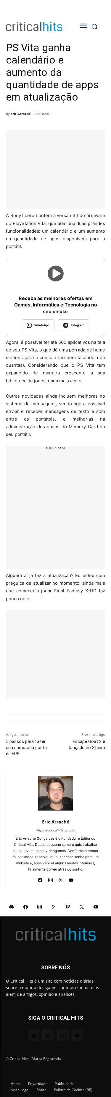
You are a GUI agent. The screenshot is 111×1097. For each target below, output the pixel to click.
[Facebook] (40, 878)
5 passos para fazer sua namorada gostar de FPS (27, 747)
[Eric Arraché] (55, 793)
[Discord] (11, 906)
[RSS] (53, 906)
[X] (61, 878)
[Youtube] (71, 878)
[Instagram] (50, 878)
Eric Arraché (21, 113)
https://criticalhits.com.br (55, 830)
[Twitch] (67, 906)
